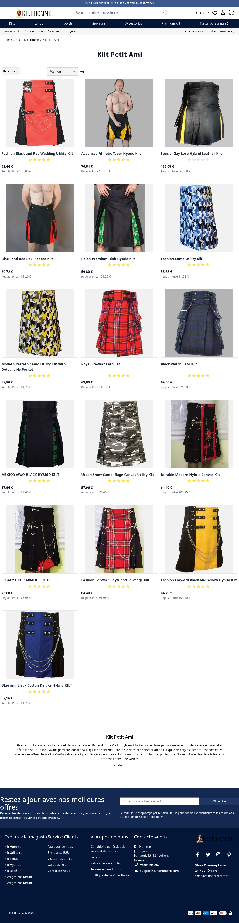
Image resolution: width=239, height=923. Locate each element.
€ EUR (200, 13)
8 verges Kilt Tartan (18, 877)
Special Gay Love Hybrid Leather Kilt (191, 153)
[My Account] (223, 12)
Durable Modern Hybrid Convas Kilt (190, 474)
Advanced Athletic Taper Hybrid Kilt (111, 153)
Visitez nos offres (60, 859)
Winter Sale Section (139, 3)
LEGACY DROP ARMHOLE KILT (26, 580)
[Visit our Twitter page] (209, 854)
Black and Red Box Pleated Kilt (27, 258)
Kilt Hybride (13, 865)
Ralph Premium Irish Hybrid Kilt (108, 258)
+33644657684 (150, 865)
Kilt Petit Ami (51, 40)
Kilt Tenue (12, 859)
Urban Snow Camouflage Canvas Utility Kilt (117, 474)
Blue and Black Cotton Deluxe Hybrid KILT (37, 685)
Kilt (18, 40)
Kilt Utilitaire (13, 853)
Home (8, 40)
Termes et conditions (106, 869)
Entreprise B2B (58, 853)
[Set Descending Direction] (82, 71)
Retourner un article (105, 863)
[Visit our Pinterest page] (230, 854)
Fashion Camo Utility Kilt (182, 258)
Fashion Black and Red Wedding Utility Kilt (37, 153)
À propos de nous (60, 846)
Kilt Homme (31, 40)
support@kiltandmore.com (159, 871)
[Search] (165, 12)
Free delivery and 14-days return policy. (209, 31)
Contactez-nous (59, 871)
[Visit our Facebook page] (199, 854)
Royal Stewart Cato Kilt (100, 364)
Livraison (97, 857)
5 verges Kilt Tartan (18, 883)
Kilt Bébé (11, 871)
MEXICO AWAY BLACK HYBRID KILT (30, 474)
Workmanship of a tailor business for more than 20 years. (41, 31)
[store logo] (33, 13)
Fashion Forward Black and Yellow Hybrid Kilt (199, 580)
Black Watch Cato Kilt (179, 364)
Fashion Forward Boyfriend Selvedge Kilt (115, 580)
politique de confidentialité (195, 813)
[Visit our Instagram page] (220, 854)
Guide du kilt (57, 865)
